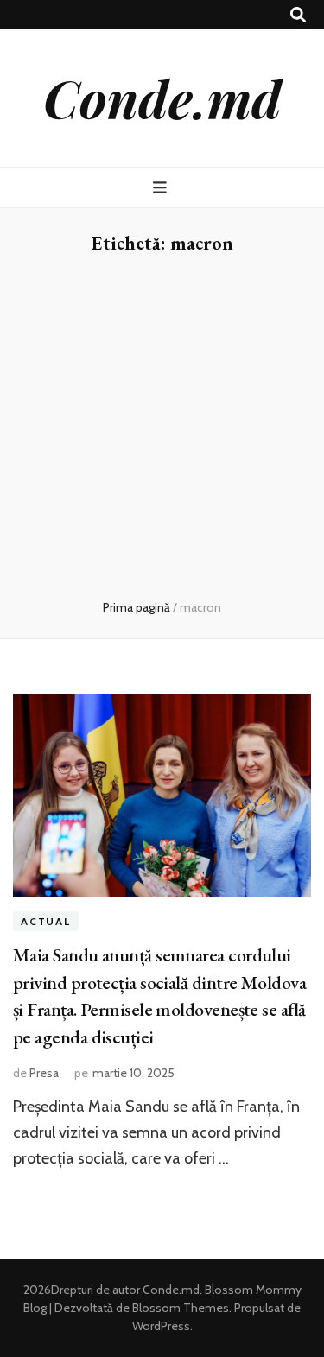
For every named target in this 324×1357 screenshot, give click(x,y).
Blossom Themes (179, 1308)
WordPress (161, 1326)
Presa (44, 1073)
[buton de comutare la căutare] (298, 15)
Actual (46, 921)
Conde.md (162, 97)
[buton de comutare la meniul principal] (162, 188)
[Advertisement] (162, 428)
